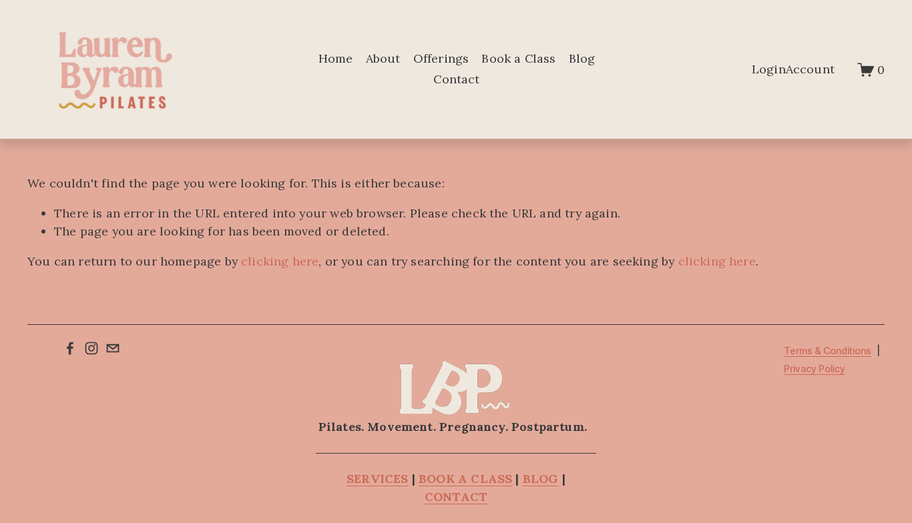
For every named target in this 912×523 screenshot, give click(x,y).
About (383, 58)
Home (335, 58)
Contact (456, 79)
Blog (582, 58)
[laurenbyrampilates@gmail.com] (113, 348)
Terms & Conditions (827, 351)
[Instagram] (91, 348)
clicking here (279, 261)
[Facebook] (70, 348)
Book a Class (518, 58)
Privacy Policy (814, 369)
